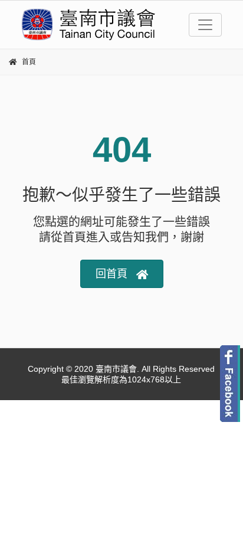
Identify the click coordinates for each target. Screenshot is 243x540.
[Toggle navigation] (205, 25)
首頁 (29, 62)
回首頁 (111, 274)
